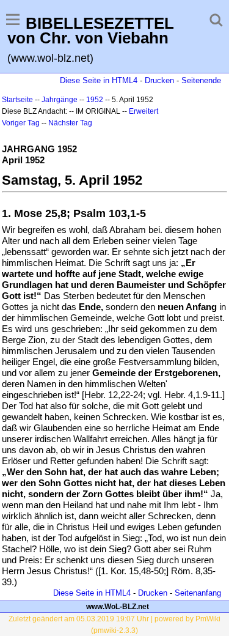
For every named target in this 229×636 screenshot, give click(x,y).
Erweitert (143, 111)
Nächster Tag (70, 123)
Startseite (17, 99)
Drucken (159, 80)
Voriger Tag (21, 123)
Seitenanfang (198, 592)
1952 (94, 99)
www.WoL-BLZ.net (117, 606)
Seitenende (201, 80)
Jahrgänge (60, 99)
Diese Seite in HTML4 (98, 80)
